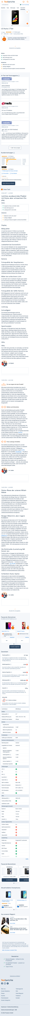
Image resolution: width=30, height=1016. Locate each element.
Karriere (3, 995)
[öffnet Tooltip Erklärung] (19, 75)
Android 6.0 (4, 535)
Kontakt (18, 998)
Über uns (3, 989)
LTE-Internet (18, 451)
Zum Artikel (12, 923)
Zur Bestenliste (11, 880)
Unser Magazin (19, 993)
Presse (2, 993)
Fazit (18, 7)
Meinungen (12, 7)
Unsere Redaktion (5, 991)
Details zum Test (5, 82)
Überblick (3, 7)
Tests (8, 7)
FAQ (17, 991)
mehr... (27, 859)
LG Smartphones (5, 4)
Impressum (4, 1007)
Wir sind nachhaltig (25, 4)
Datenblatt (22, 7)
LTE (11, 563)
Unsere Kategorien (5, 1000)
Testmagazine (19, 989)
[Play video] (27, 23)
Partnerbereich (4, 998)
